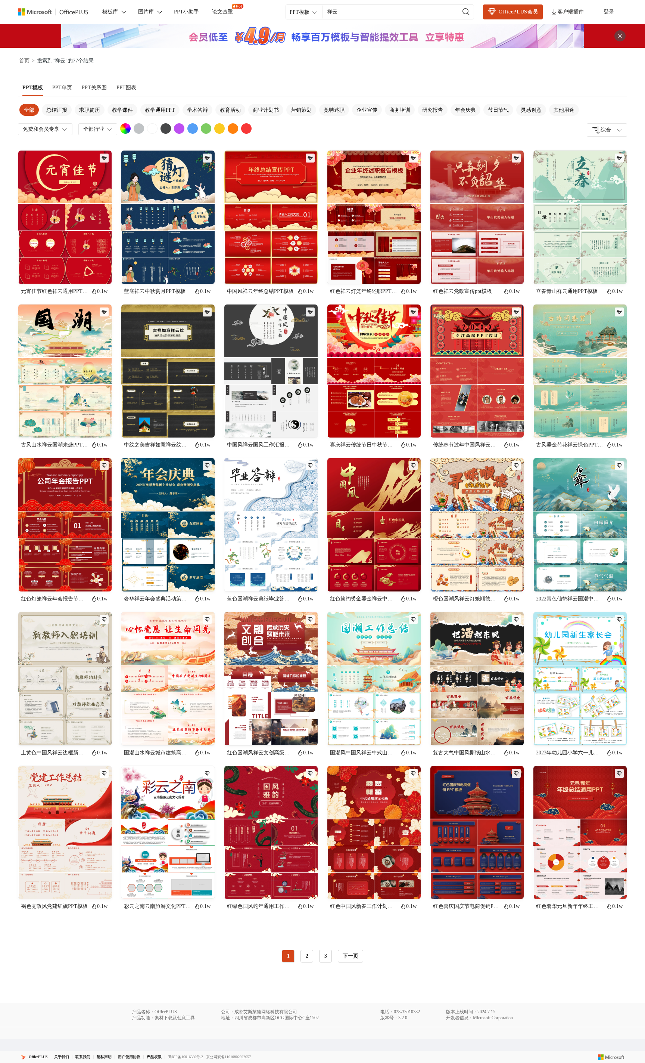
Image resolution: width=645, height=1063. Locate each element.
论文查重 (222, 12)
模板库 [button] (110, 12)
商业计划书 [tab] (266, 110)
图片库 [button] (146, 12)
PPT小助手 (186, 12)
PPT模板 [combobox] (299, 12)
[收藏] (82, 272)
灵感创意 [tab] (531, 110)
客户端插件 (571, 12)
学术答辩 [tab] (197, 110)
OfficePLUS (38, 1057)
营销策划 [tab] (301, 110)
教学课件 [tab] (122, 110)
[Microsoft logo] (611, 1057)
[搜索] (466, 11)
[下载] (100, 272)
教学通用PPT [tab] (160, 110)
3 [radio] (325, 956)
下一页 (350, 956)
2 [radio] (307, 956)
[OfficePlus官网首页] (57, 12)
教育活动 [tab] (230, 110)
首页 (24, 61)
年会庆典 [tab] (465, 110)
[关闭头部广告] (620, 35)
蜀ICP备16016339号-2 (185, 1057)
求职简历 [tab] (89, 110)
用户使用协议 (129, 1057)
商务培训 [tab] (399, 110)
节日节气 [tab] (498, 110)
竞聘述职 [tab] (334, 110)
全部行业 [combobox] (93, 129)
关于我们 (61, 1057)
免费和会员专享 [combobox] (41, 129)
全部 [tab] (29, 110)
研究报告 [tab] (432, 110)
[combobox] (607, 130)
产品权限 (154, 1057)
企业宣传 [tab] (366, 110)
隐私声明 (104, 1057)
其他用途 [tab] (564, 110)
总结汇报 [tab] (56, 110)
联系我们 (82, 1057)
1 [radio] (288, 956)
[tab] (32, 88)
